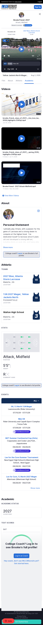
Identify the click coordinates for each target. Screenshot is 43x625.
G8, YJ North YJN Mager (21, 395)
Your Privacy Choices (20, 608)
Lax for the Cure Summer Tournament (21, 446)
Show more (8, 236)
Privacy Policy (21, 604)
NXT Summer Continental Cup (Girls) (21, 426)
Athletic (19, 69)
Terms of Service (21, 610)
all (35, 389)
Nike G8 (21, 407)
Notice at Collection (21, 606)
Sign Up (38, 7)
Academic (29, 69)
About (10, 69)
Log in (20, 242)
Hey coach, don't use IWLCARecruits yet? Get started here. (21, 550)
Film (3, 69)
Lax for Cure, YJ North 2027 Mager (21, 465)
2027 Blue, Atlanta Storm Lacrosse (31, 31)
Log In (40, 2)
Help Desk (18, 2)
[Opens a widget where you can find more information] (8, 621)
